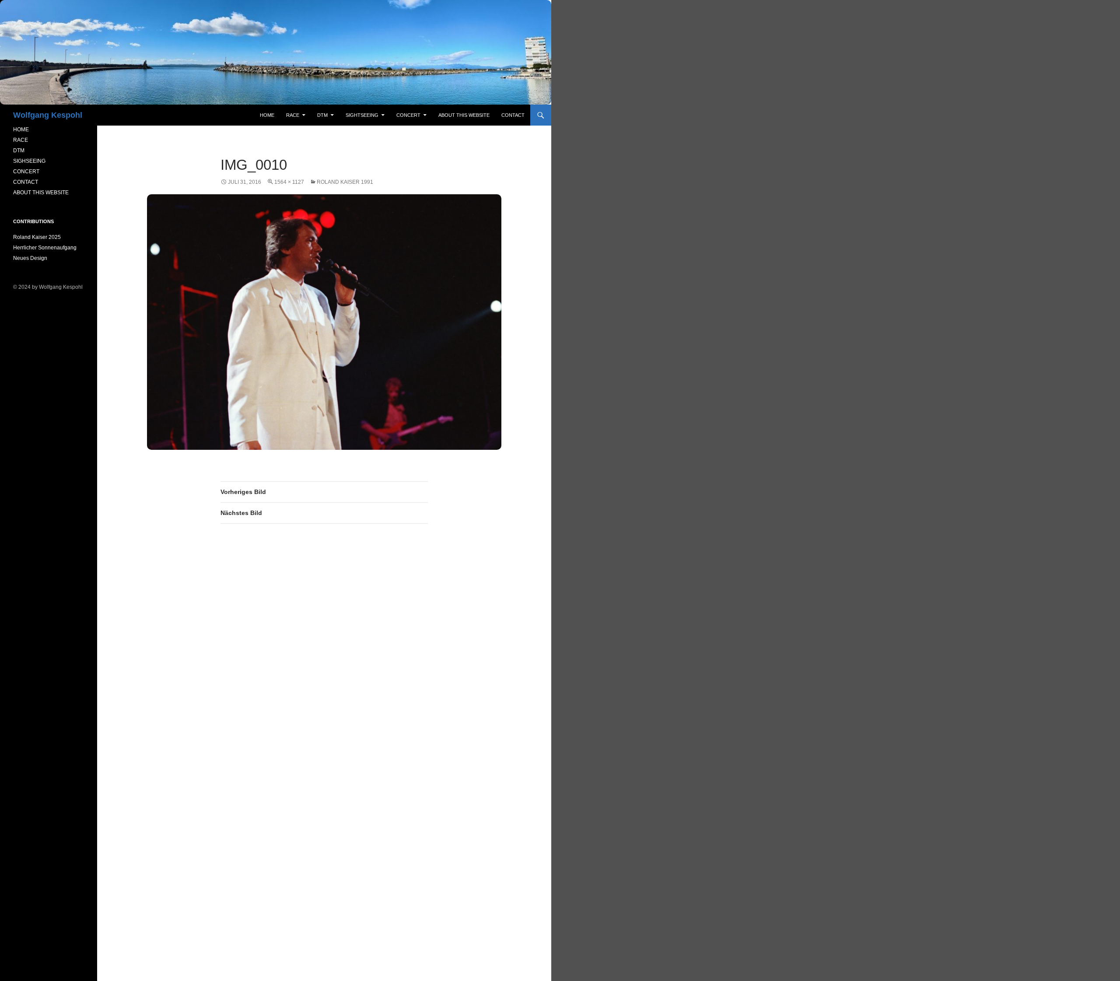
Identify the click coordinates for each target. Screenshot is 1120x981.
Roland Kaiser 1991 (345, 182)
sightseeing (362, 115)
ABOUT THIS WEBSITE (41, 192)
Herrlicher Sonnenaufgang (45, 248)
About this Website (464, 115)
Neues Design (30, 258)
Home (267, 115)
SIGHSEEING (29, 161)
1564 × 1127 (289, 182)
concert (408, 115)
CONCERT (26, 171)
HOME (21, 129)
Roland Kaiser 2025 (37, 237)
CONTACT (25, 182)
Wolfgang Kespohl (47, 115)
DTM (322, 115)
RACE (292, 115)
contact (513, 115)
